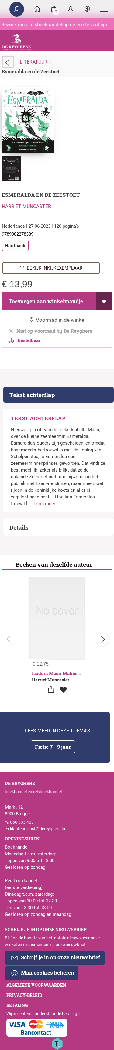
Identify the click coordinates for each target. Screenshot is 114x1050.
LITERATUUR (33, 62)
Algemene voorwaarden (36, 985)
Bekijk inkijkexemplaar (53, 268)
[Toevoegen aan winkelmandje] (51, 690)
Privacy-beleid (24, 995)
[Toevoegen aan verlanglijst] (104, 301)
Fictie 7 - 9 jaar (53, 746)
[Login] (70, 9)
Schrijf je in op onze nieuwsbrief (60, 957)
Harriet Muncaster (26, 206)
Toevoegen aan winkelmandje (45, 301)
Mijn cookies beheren (47, 972)
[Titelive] (57, 1043)
